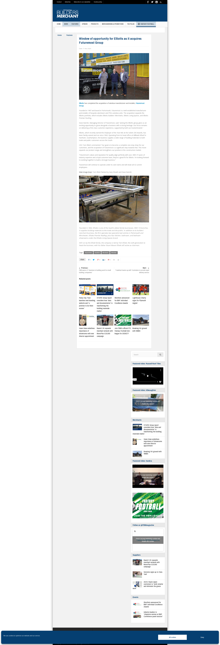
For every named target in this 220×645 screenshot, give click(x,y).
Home (59, 24)
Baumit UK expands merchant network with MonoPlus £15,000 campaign (105, 332)
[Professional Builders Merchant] (67, 13)
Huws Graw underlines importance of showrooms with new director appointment (87, 332)
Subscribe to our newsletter (82, 2)
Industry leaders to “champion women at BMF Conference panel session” (153, 614)
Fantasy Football (147, 24)
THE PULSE (130, 24)
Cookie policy (98, 2)
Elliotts (81, 103)
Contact (59, 2)
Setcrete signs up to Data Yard (153, 573)
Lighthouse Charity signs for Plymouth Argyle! (139, 300)
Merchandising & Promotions (113, 24)
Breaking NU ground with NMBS (139, 329)
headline (97, 253)
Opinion (84, 24)
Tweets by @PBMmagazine (148, 540)
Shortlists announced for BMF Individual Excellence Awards (122, 300)
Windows (114, 253)
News (66, 24)
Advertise (67, 2)
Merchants (106, 253)
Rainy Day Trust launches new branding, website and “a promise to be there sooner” (87, 303)
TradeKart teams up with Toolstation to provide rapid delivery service (132, 270)
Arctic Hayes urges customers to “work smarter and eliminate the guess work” (148, 585)
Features (75, 24)
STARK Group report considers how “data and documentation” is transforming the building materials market (105, 304)
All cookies (172, 637)
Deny (202, 637)
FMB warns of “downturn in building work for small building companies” (95, 270)
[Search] (160, 354)
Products (94, 24)
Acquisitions (88, 253)
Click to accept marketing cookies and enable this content (148, 402)
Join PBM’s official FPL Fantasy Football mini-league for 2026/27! (123, 331)
